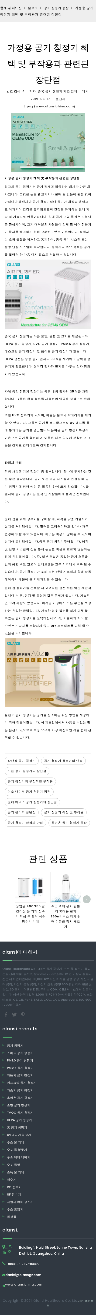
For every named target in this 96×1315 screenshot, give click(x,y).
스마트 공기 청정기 (20, 1053)
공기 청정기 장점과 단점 (25, 822)
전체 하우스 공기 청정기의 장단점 (32, 802)
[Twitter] (15, 1014)
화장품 (11, 1217)
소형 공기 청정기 (18, 1105)
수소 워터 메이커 (18, 1157)
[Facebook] (6, 1014)
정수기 (11, 1179)
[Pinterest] (23, 1014)
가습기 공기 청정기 (20, 1090)
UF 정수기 (14, 1194)
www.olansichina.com (23, 1285)
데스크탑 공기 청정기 (22, 1082)
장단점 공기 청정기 (22, 761)
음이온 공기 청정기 (65, 430)
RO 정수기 (14, 1187)
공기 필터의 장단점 (22, 812)
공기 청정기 (15, 1045)
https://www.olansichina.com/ (48, 106)
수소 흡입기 (15, 1209)
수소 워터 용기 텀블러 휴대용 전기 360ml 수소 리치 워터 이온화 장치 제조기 (66, 916)
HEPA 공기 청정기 (19, 1120)
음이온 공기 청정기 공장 (69, 822)
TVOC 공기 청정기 (20, 1112)
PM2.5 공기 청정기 (20, 1068)
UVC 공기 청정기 (19, 1135)
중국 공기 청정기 (51, 541)
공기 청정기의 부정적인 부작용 (30, 781)
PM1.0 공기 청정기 (20, 1060)
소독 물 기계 (15, 1172)
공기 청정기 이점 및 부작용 (64, 812)
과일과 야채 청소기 (20, 1202)
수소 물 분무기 (17, 1150)
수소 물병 (13, 1165)
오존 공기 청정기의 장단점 (27, 771)
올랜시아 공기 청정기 (34, 201)
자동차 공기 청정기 (20, 1075)
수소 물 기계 (15, 1142)
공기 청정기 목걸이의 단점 (63, 761)
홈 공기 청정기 (17, 1127)
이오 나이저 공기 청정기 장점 (29, 791)
